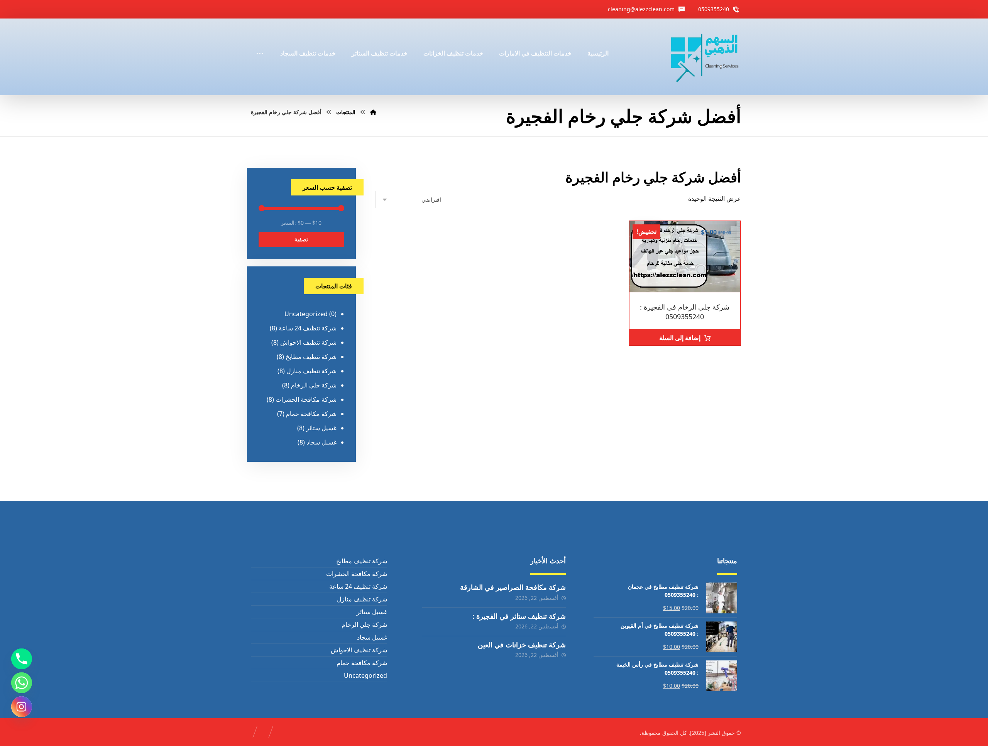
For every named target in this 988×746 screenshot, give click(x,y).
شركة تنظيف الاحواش (308, 342)
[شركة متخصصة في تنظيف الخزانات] (705, 57)
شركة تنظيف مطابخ (311, 356)
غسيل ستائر (321, 428)
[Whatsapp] (21, 682)
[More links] (259, 43)
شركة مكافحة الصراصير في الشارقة (513, 587)
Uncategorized (306, 314)
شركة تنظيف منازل (311, 371)
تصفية (301, 239)
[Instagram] (21, 706)
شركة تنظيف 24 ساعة (308, 328)
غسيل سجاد (321, 442)
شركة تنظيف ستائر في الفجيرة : (519, 616)
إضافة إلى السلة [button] (679, 337)
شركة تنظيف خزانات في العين (522, 644)
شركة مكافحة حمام (311, 413)
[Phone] (21, 658)
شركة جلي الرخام (314, 385)
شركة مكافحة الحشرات (306, 399)
